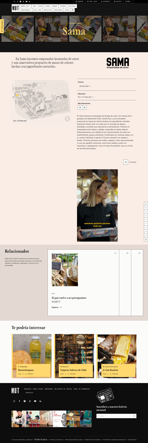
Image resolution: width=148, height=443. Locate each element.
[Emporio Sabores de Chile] (74, 356)
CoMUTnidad (25, 10)
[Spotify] (20, 1)
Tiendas (63, 6)
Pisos (67, 10)
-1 (146, 227)
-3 (146, 235)
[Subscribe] (134, 416)
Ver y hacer (38, 6)
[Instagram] (14, 1)
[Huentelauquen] (32, 356)
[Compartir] (125, 162)
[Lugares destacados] (146, 239)
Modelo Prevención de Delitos (93, 439)
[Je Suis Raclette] (116, 356)
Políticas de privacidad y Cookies (73, 439)
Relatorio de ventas (63, 389)
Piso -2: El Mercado (84, 97)
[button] (41, 101)
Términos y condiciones (56, 439)
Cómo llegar (38, 389)
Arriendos (58, 10)
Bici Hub (37, 10)
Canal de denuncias (81, 389)
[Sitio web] (80, 107)
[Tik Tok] (23, 1)
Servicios (47, 10)
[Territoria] (40, 440)
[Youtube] (26, 1)
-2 (146, 231)
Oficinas (72, 6)
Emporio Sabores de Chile (73, 370)
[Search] (73, 10)
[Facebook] (17, 1)
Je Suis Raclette (110, 370)
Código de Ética (132, 439)
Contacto (29, 392)
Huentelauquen (26, 370)
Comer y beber (51, 6)
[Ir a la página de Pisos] (146, 204)
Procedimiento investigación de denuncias (114, 439)
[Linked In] (29, 1)
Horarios (27, 389)
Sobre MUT (25, 6)
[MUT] (16, 8)
